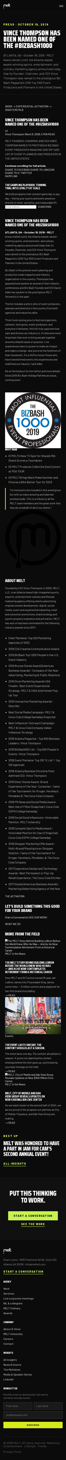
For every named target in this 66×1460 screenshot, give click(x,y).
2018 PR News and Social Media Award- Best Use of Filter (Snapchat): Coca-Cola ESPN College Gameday (33, 806)
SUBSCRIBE (45, 206)
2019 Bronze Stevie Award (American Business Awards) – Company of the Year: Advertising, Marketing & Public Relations (34, 670)
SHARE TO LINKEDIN (42, 169)
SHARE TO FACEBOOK (17, 169)
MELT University (13, 1333)
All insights (14, 1163)
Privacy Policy (12, 1451)
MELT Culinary (11, 1308)
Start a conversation (33, 1215)
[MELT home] (6, 5)
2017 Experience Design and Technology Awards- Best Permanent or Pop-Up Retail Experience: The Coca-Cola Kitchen (34, 873)
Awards (7, 1313)
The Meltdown (11, 1369)
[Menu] (60, 6)
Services (8, 1293)
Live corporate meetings (18, 1298)
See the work (33, 1224)
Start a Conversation (16, 917)
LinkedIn (8, 1379)
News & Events (12, 1364)
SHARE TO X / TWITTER (18, 172)
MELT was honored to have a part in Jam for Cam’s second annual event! (31, 1148)
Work (6, 1288)
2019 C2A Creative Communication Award (33, 648)
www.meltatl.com (16, 236)
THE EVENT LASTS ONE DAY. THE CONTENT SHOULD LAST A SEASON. (25, 1046)
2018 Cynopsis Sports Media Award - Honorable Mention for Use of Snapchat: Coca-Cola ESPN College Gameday (33, 833)
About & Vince (12, 1329)
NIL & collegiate (13, 1303)
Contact (8, 1343)
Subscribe (33, 1425)
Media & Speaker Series (17, 1374)
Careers (8, 1338)
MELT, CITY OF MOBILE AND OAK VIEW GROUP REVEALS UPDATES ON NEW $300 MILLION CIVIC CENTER (25, 1096)
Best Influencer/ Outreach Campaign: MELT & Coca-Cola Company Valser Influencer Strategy (31, 727)
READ (10, 995)
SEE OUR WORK (38, 917)
